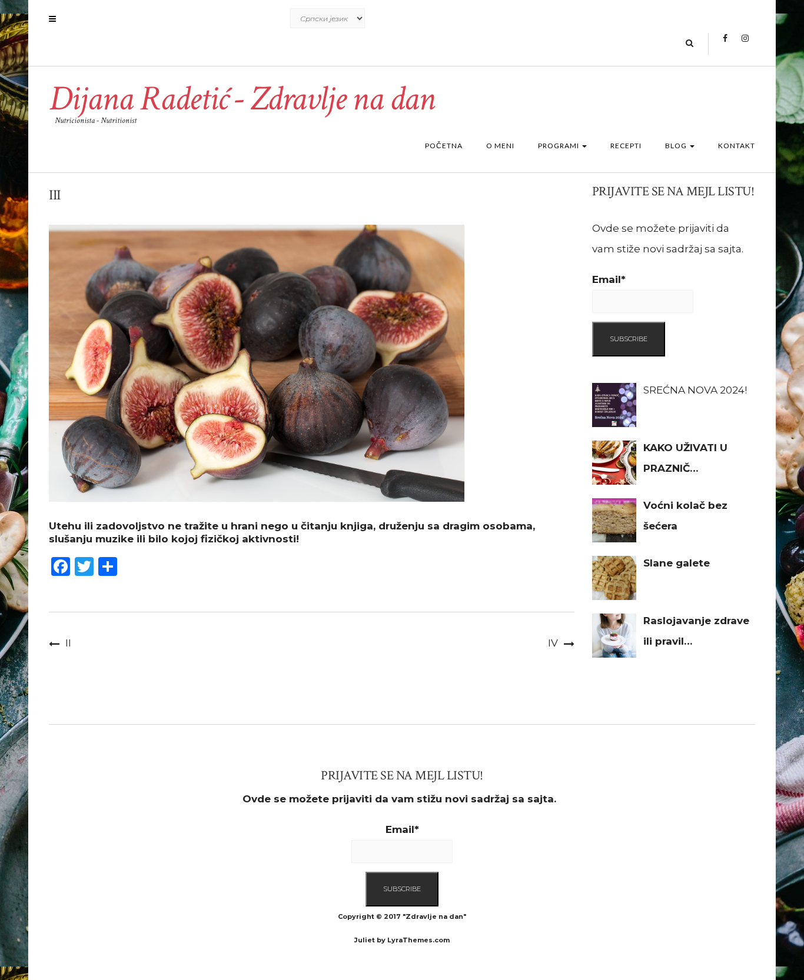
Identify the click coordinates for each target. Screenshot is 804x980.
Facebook (724, 44)
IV (553, 643)
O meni (500, 145)
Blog (677, 145)
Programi (559, 145)
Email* (609, 279)
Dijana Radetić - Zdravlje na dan (241, 99)
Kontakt (736, 145)
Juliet (364, 940)
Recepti (626, 145)
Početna (444, 145)
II (68, 643)
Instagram (744, 44)
